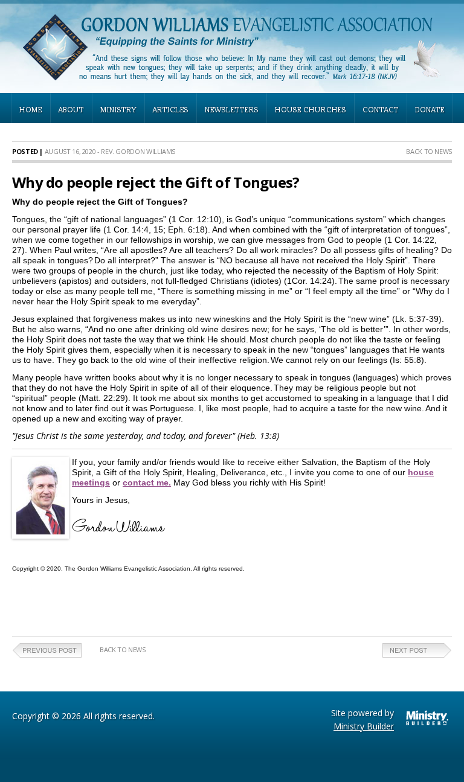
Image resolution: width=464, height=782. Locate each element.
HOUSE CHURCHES (310, 110)
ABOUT (71, 110)
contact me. (147, 482)
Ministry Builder (364, 726)
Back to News (429, 151)
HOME (30, 110)
